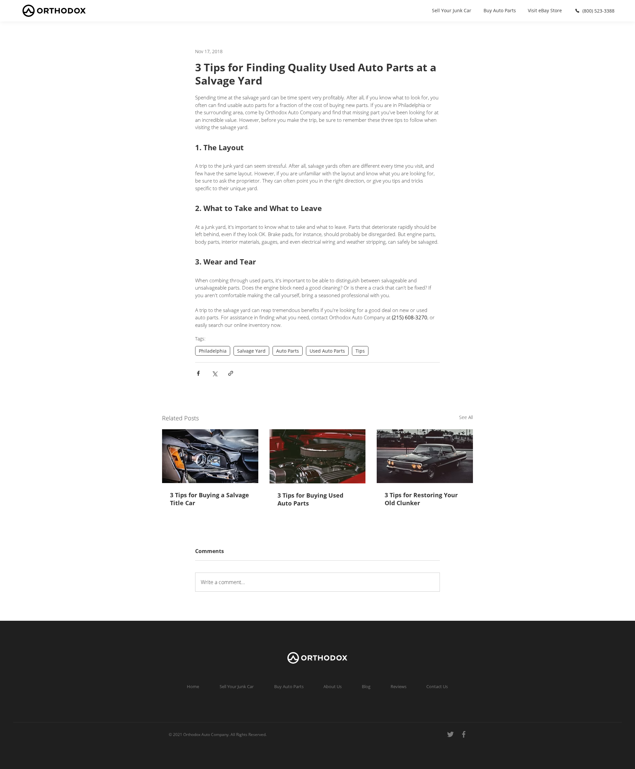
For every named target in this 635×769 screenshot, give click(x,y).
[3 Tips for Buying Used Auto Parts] (318, 456)
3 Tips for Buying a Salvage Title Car (209, 499)
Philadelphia (213, 351)
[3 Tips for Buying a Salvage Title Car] (210, 456)
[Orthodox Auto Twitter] (449, 734)
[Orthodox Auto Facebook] (463, 734)
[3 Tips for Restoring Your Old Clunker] (425, 456)
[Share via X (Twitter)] (214, 373)
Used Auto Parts (327, 351)
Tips (360, 351)
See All (466, 417)
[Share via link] (231, 373)
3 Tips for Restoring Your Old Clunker (421, 499)
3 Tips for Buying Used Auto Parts (310, 499)
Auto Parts (287, 351)
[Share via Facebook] (198, 373)
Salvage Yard (251, 351)
